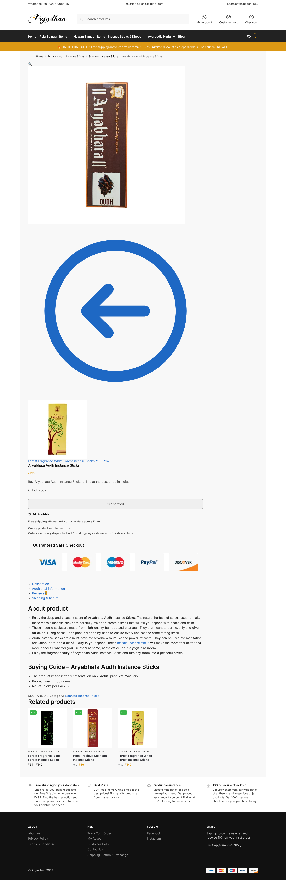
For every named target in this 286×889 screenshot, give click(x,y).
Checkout (251, 22)
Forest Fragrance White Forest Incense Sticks (135, 758)
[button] (252, 36)
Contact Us (95, 849)
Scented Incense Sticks (103, 56)
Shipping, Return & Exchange (107, 855)
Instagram (154, 838)
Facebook (154, 833)
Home (39, 56)
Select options (47, 772)
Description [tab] (40, 584)
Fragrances (55, 56)
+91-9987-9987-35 (56, 3)
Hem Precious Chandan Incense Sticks (90, 758)
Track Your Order (99, 833)
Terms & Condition (41, 844)
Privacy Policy (38, 838)
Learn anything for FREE (242, 3)
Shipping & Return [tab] (45, 598)
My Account (204, 22)
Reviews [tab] (39, 593)
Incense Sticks (75, 56)
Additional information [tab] (48, 589)
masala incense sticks (133, 643)
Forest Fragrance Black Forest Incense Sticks (45, 758)
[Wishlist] (61, 714)
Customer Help (228, 22)
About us (34, 833)
